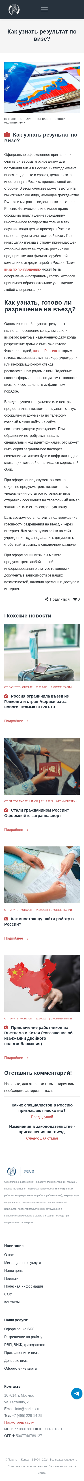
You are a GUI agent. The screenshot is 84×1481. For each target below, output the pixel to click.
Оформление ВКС (19, 1329)
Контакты (12, 1302)
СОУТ (9, 1294)
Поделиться (60, 599)
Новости (59, 119)
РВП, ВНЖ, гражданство (24, 1345)
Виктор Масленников (23, 801)
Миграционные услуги (22, 1263)
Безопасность (58, 1466)
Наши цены (14, 1270)
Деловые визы (16, 1360)
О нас (9, 1255)
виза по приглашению (22, 269)
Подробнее (13, 721)
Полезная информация (23, 1286)
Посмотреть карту (19, 1422)
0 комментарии (14, 122)
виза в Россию (45, 351)
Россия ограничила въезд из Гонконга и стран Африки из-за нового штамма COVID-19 (36, 701)
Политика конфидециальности (27, 1466)
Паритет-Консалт (37, 119)
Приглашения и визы (21, 1353)
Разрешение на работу (23, 1337)
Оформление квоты (20, 1368)
